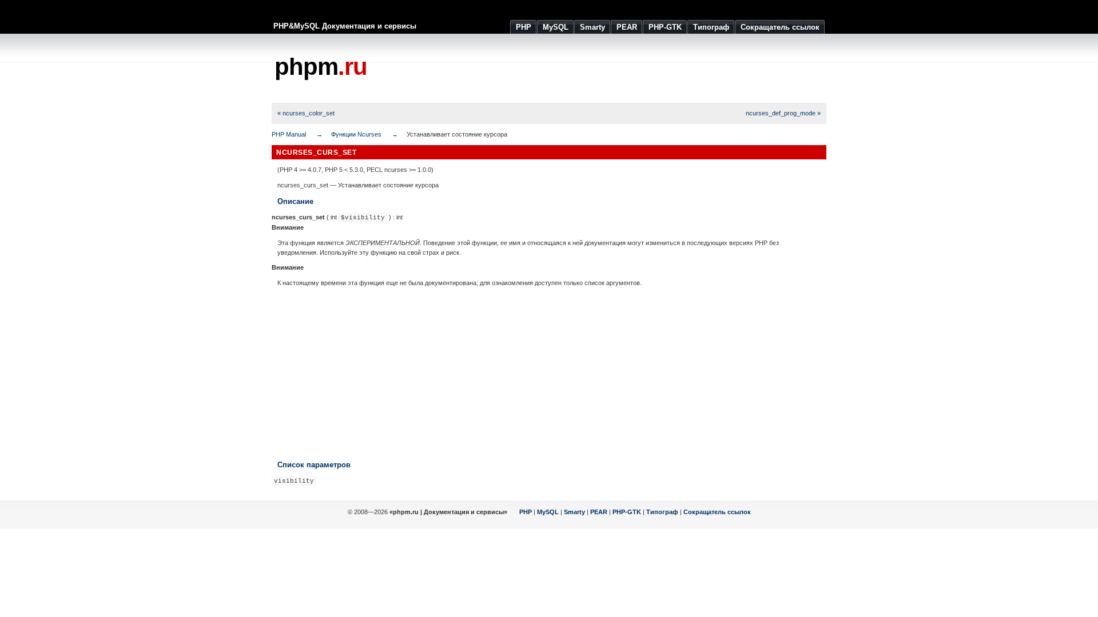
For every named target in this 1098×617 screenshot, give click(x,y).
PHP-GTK (626, 511)
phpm (320, 66)
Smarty (574, 511)
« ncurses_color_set (306, 113)
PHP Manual (289, 134)
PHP (525, 511)
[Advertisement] (618, 68)
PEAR (598, 511)
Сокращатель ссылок (717, 511)
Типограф (662, 511)
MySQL (548, 511)
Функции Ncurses (356, 134)
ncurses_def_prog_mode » (783, 113)
